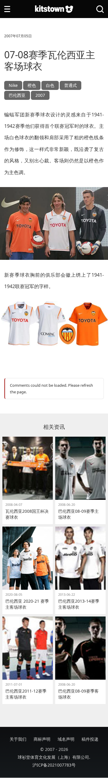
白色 (50, 85)
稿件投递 (90, 739)
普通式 (70, 85)
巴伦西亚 (17, 95)
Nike (13, 85)
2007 (40, 95)
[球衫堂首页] (54, 9)
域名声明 (66, 739)
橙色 (32, 85)
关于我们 (18, 739)
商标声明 (42, 739)
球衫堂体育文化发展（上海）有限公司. (54, 757)
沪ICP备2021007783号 (54, 765)
